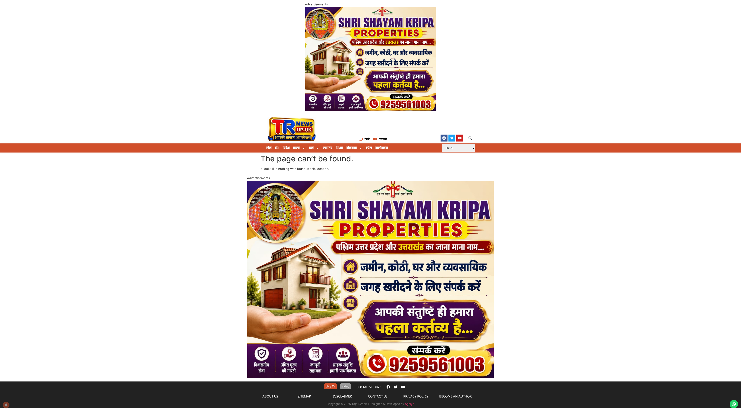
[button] (470, 138)
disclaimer (342, 396)
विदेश (286, 148)
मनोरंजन (381, 148)
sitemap (304, 396)
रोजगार (351, 148)
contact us (377, 396)
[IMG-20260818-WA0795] (370, 110)
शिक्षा (339, 148)
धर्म (311, 148)
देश (277, 148)
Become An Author (455, 396)
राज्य (296, 148)
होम (269, 148)
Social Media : (369, 387)
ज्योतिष (327, 148)
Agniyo (409, 404)
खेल (369, 148)
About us (270, 396)
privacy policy (416, 396)
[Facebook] (444, 138)
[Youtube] (459, 138)
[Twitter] (451, 138)
